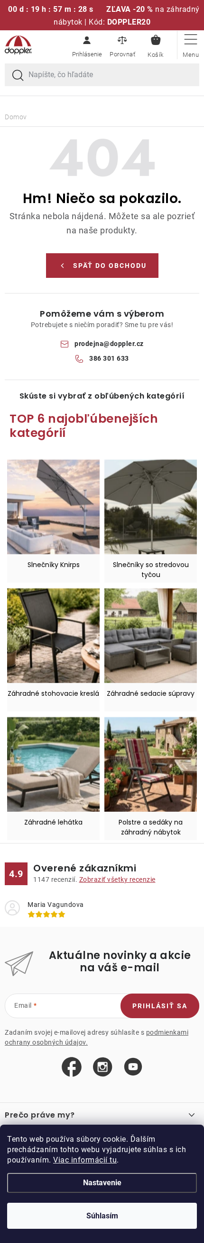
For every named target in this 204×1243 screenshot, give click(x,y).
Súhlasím (102, 1215)
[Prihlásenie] (87, 45)
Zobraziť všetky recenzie (117, 879)
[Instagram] (102, 1067)
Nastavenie (102, 1182)
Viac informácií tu (85, 1159)
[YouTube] (133, 1067)
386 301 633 (109, 358)
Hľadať (18, 75)
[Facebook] (72, 1067)
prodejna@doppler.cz (109, 343)
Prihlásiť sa (159, 1006)
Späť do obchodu (110, 265)
